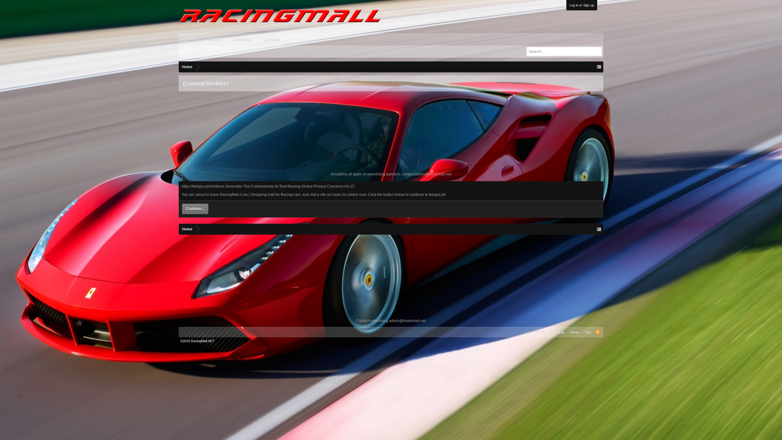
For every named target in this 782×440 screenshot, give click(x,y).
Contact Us (543, 332)
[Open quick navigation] (599, 66)
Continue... (195, 209)
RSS (597, 332)
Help (560, 332)
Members (272, 39)
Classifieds (242, 39)
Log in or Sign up (581, 5)
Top (588, 332)
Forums (215, 39)
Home (191, 39)
